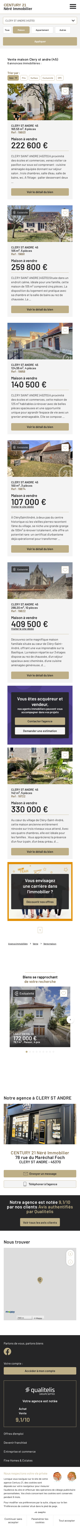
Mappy (39, 1318)
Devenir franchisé (15, 1442)
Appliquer (40, 41)
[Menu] (73, 6)
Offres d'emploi (13, 1433)
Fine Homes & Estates (18, 1460)
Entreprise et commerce (20, 1451)
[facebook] (7, 1351)
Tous (7, 30)
